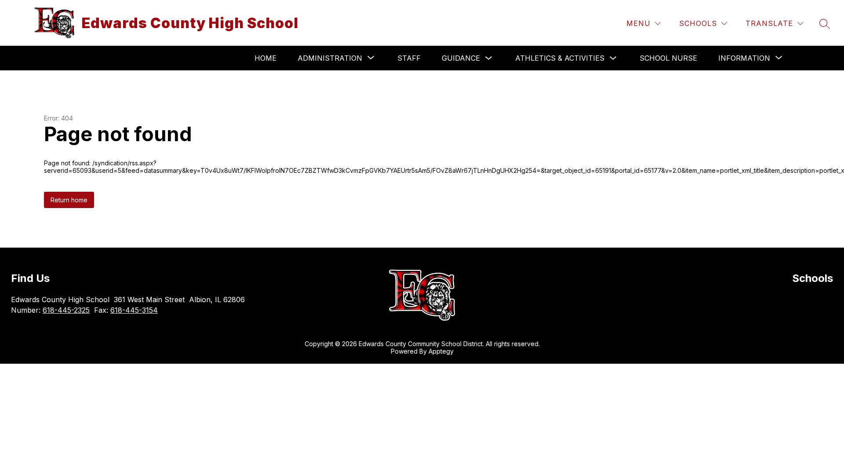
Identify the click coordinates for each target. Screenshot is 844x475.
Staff (409, 58)
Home (265, 58)
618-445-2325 (66, 310)
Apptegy (441, 351)
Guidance (461, 58)
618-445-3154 (134, 310)
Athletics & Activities (559, 58)
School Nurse (668, 58)
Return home (69, 200)
